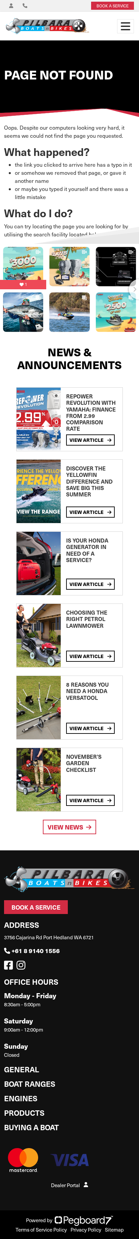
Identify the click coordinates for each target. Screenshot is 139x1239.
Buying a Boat (31, 1127)
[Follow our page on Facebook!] (10, 967)
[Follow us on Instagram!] (22, 967)
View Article (87, 439)
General (21, 1069)
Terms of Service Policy (41, 1229)
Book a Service (35, 907)
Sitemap (114, 1229)
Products (24, 1112)
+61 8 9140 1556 (35, 950)
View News (65, 827)
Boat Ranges (29, 1083)
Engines (20, 1098)
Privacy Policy (86, 1229)
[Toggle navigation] (125, 26)
